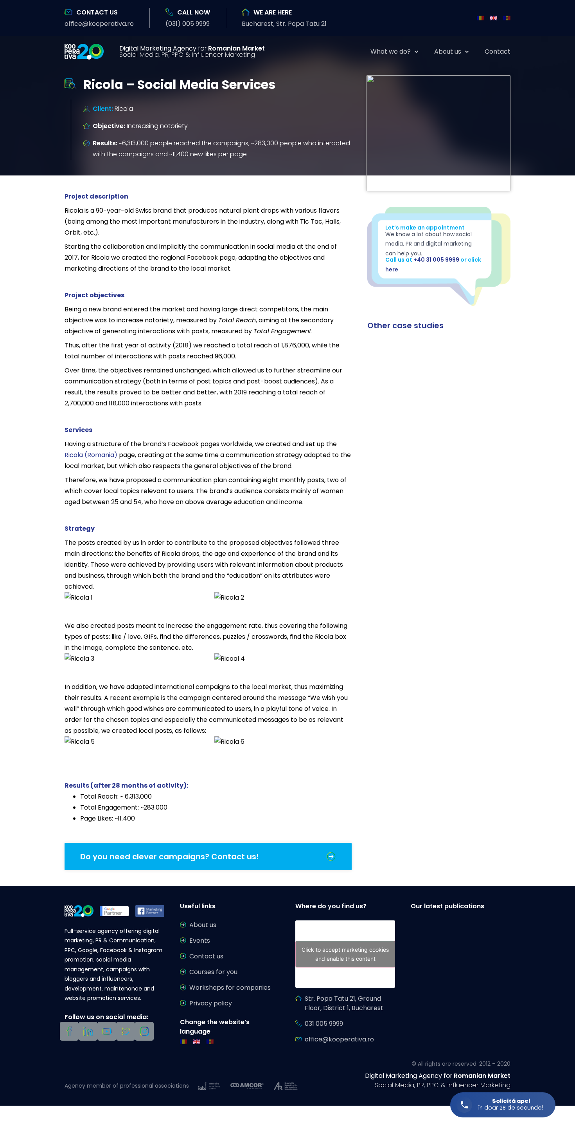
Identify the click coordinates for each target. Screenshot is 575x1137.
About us (447, 52)
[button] (99, 24)
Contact (497, 52)
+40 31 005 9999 (436, 260)
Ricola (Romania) (91, 454)
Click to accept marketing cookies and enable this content (345, 954)
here (391, 269)
